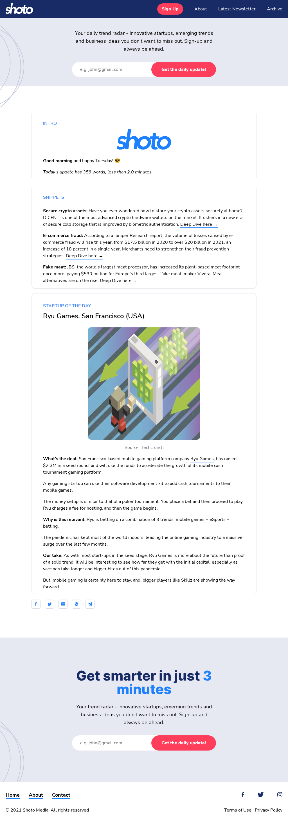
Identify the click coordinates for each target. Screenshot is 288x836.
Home (13, 795)
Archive (274, 9)
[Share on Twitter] (49, 604)
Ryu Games (202, 459)
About (200, 9)
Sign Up (170, 9)
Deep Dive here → (199, 224)
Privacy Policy (268, 810)
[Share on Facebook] (38, 604)
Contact (61, 795)
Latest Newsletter (237, 9)
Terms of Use (237, 810)
